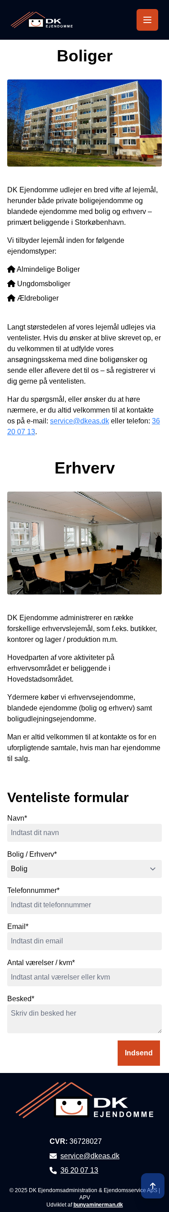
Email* (17, 926)
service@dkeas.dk (79, 421)
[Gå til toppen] (152, 1185)
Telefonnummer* (33, 890)
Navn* (17, 818)
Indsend (139, 1053)
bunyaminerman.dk (98, 1205)
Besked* (20, 999)
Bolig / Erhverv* (32, 854)
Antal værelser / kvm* (41, 962)
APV (84, 1197)
